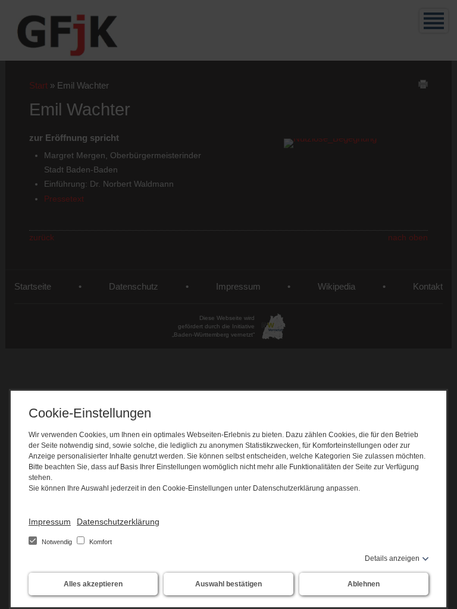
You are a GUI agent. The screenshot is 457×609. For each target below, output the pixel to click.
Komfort (99, 541)
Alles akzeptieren (93, 584)
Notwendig (57, 541)
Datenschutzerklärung (118, 521)
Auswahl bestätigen (228, 584)
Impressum (50, 521)
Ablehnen (364, 584)
